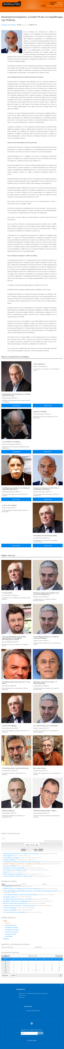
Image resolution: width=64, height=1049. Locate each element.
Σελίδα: (28, 845)
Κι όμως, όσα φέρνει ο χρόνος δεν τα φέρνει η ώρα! (27, 876)
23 (59, 968)
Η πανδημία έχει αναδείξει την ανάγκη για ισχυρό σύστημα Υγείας (16, 488)
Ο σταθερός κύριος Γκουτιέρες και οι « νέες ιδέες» (16, 682)
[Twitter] (32, 1023)
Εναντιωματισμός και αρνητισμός (23, 874)
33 (5, 966)
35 (5, 970)
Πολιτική (7, 923)
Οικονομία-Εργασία (10, 925)
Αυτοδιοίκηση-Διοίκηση (12, 929)
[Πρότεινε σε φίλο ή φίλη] (61, 28)
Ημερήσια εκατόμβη (39, 411)
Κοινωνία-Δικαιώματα (11, 932)
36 (5, 972)
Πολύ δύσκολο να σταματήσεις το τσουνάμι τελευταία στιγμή (16, 394)
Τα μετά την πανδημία (9, 505)
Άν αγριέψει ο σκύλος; (17, 897)
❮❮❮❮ (23, 849)
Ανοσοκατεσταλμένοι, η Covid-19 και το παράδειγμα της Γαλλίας (46, 488)
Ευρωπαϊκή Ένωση (10, 934)
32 (5, 963)
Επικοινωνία (22, 995)
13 (36, 965)
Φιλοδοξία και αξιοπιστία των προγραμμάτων (27, 901)
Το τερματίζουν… (7, 593)
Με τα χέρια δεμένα (39, 768)
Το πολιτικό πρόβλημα (9, 725)
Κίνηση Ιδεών (9, 936)
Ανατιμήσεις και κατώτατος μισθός (45, 535)
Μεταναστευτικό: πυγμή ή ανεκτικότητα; (24, 903)
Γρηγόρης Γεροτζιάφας (8, 25)
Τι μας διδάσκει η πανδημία (11, 441)
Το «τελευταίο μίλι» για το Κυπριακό (45, 725)
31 (5, 961)
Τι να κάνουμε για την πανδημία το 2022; (26, 870)
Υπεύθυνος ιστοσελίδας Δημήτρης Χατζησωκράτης (33, 993)
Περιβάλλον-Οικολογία (11, 927)
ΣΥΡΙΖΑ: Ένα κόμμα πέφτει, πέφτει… (45, 810)
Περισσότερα (16, 405)
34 (5, 968)
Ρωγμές (15, 872)
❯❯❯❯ (41, 849)
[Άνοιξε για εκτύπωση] (59, 28)
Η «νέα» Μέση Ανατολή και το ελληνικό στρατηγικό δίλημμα (46, 637)
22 (51, 968)
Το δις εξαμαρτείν (39, 364)
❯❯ (36, 849)
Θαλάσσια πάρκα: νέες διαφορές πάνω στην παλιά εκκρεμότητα (46, 593)
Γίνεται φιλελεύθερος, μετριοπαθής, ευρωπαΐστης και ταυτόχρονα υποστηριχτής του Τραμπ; (14, 638)
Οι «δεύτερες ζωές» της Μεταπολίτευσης (15, 768)
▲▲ (61, 985)
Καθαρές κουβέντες (8, 810)
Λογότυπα (21, 997)
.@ (33, 1010)
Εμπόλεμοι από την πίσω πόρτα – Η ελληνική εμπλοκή (45, 682)
